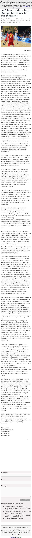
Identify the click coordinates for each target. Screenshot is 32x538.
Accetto (18, 8)
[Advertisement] (16, 456)
